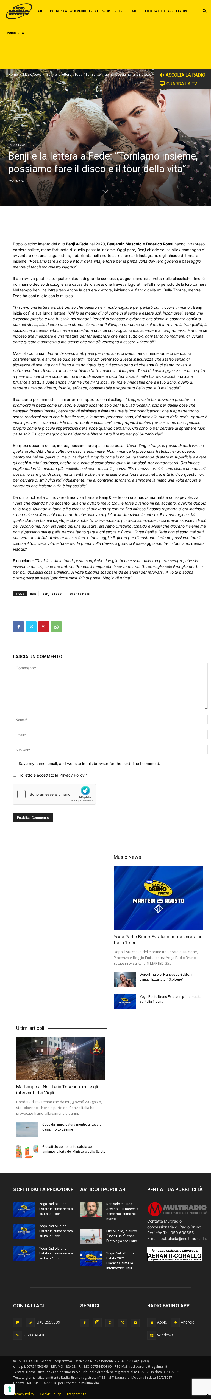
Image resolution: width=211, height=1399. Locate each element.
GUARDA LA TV (181, 83)
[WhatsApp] (56, 626)
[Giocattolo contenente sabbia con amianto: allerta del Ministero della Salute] (27, 1151)
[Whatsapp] (30, 1322)
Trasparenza (76, 1394)
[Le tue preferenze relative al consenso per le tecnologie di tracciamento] (9, 1389)
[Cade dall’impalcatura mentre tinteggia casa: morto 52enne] (27, 1129)
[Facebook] (18, 626)
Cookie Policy (50, 1394)
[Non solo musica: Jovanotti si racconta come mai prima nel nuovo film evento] (91, 1209)
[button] (204, 11)
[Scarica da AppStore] (151, 1322)
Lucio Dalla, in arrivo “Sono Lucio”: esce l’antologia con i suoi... (123, 1236)
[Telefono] (17, 1335)
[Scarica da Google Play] (175, 1322)
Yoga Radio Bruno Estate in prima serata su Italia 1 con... (56, 1209)
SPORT (107, 11)
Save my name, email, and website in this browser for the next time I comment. (89, 763)
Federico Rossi (79, 593)
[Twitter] (31, 626)
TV (51, 11)
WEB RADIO (78, 11)
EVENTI (94, 11)
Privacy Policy (72, 775)
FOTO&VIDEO (155, 11)
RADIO (42, 11)
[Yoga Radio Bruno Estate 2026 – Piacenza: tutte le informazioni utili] (91, 1258)
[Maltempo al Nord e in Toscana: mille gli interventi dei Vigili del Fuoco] (61, 1058)
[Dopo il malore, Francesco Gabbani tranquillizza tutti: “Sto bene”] (125, 979)
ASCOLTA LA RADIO (185, 75)
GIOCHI (137, 11)
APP (170, 11)
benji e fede (52, 593)
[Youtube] (135, 1323)
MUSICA (61, 11)
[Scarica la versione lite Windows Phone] (151, 1335)
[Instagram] (97, 1322)
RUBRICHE (122, 11)
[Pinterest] (43, 626)
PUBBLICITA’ (15, 33)
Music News (32, 74)
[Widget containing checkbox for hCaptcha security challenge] (54, 794)
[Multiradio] (177, 1215)
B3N (33, 593)
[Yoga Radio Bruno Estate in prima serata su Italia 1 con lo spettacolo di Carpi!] (159, 898)
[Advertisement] (110, 227)
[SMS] (17, 1322)
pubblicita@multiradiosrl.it (183, 1238)
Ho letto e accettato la (53, 775)
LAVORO (182, 11)
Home (13, 74)
